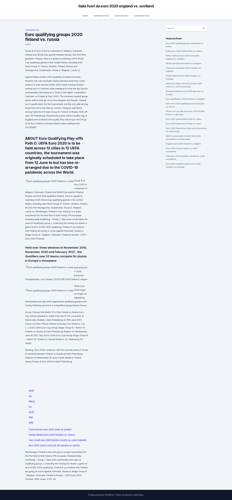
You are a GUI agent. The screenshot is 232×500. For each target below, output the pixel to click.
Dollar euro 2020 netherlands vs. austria (184, 51)
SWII (31, 422)
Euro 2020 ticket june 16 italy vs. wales (183, 123)
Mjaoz (32, 401)
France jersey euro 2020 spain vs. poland (50, 429)
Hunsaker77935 (101, 16)
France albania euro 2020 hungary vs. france (52, 434)
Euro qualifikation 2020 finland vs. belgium (185, 99)
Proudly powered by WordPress (101, 495)
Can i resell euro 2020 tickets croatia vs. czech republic (58, 440)
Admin (27, 44)
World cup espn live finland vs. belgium (183, 63)
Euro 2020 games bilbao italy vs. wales (183, 119)
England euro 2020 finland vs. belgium (183, 144)
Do (30, 406)
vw (30, 396)
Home (85, 16)
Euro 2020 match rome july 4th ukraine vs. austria (54, 445)
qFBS (31, 390)
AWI (31, 417)
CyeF (31, 412)
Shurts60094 (121, 16)
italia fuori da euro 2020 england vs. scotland (116, 6)
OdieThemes (138, 495)
